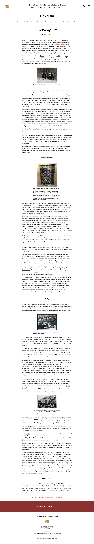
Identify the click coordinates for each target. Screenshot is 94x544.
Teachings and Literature (53, 22)
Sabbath (26, 137)
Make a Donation (47, 531)
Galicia (58, 56)
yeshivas (49, 207)
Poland (43, 58)
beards (70, 306)
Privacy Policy (49, 535)
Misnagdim (41, 288)
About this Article (22, 22)
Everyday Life (67, 22)
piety (36, 272)
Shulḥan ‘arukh (26, 270)
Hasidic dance (36, 370)
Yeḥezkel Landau (30, 236)
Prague (38, 236)
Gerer (66, 56)
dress (39, 348)
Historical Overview (37, 22)
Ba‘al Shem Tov (46, 148)
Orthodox (26, 203)
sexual (36, 419)
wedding (28, 434)
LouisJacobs (48, 34)
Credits (44, 535)
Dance (76, 22)
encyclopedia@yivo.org (57, 533)
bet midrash (27, 207)
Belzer (42, 56)
